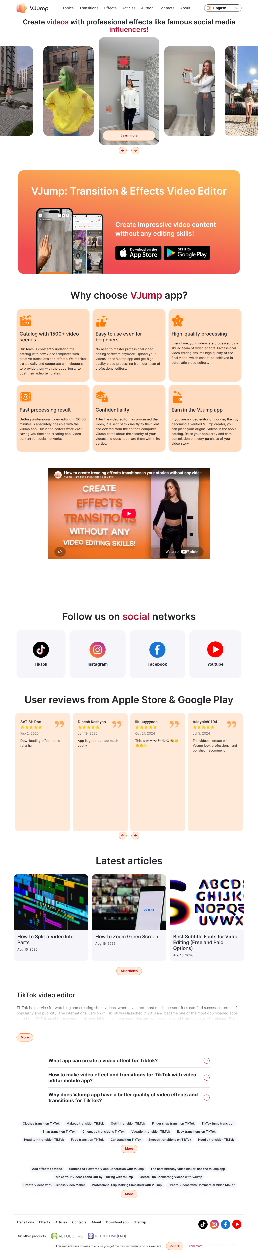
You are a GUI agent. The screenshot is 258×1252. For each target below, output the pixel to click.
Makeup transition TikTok (85, 1123)
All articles (129, 971)
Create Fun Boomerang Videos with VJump (171, 1177)
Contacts (166, 8)
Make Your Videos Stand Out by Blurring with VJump (94, 1177)
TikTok (40, 664)
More (25, 1037)
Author (147, 8)
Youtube (215, 664)
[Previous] (123, 150)
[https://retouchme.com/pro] (107, 1236)
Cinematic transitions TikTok (103, 1131)
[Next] (135, 150)
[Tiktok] (203, 1224)
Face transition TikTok (87, 1139)
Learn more (68, 126)
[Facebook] (225, 1224)
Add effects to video (47, 1169)
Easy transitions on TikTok (196, 1131)
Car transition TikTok (126, 1139)
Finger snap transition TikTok (173, 1123)
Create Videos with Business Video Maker (54, 1185)
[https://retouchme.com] (67, 1236)
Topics (68, 8)
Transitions (88, 8)
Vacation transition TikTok (150, 1131)
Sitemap (140, 1222)
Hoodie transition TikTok (216, 1139)
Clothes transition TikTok (41, 1123)
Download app (117, 1222)
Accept (174, 1246)
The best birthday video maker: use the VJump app (188, 1169)
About (185, 8)
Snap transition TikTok (59, 1131)
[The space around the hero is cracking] (54, 241)
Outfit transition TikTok (128, 1123)
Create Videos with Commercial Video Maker (202, 1185)
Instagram (97, 664)
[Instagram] (214, 1224)
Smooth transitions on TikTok (169, 1139)
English (219, 8)
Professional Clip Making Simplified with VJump (127, 1185)
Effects (110, 8)
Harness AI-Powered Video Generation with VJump (106, 1169)
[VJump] (32, 8)
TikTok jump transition (218, 1123)
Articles (128, 8)
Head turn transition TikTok (44, 1139)
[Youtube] (236, 1224)
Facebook (157, 664)
